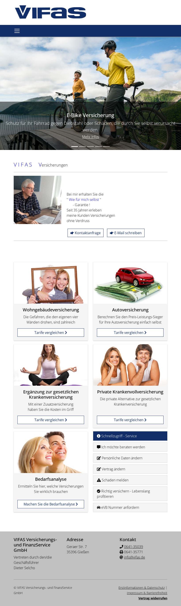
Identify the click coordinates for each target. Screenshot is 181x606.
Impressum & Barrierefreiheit (147, 593)
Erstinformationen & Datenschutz (142, 587)
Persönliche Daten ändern (121, 458)
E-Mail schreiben (127, 232)
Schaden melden (114, 480)
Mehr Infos (90, 136)
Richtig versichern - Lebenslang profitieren (123, 494)
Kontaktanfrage (87, 232)
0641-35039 (133, 546)
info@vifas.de (134, 557)
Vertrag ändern (113, 469)
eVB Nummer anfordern (119, 507)
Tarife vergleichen (49, 332)
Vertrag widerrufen (152, 598)
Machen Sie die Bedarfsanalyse (50, 504)
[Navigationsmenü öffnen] (17, 31)
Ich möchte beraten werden (122, 447)
